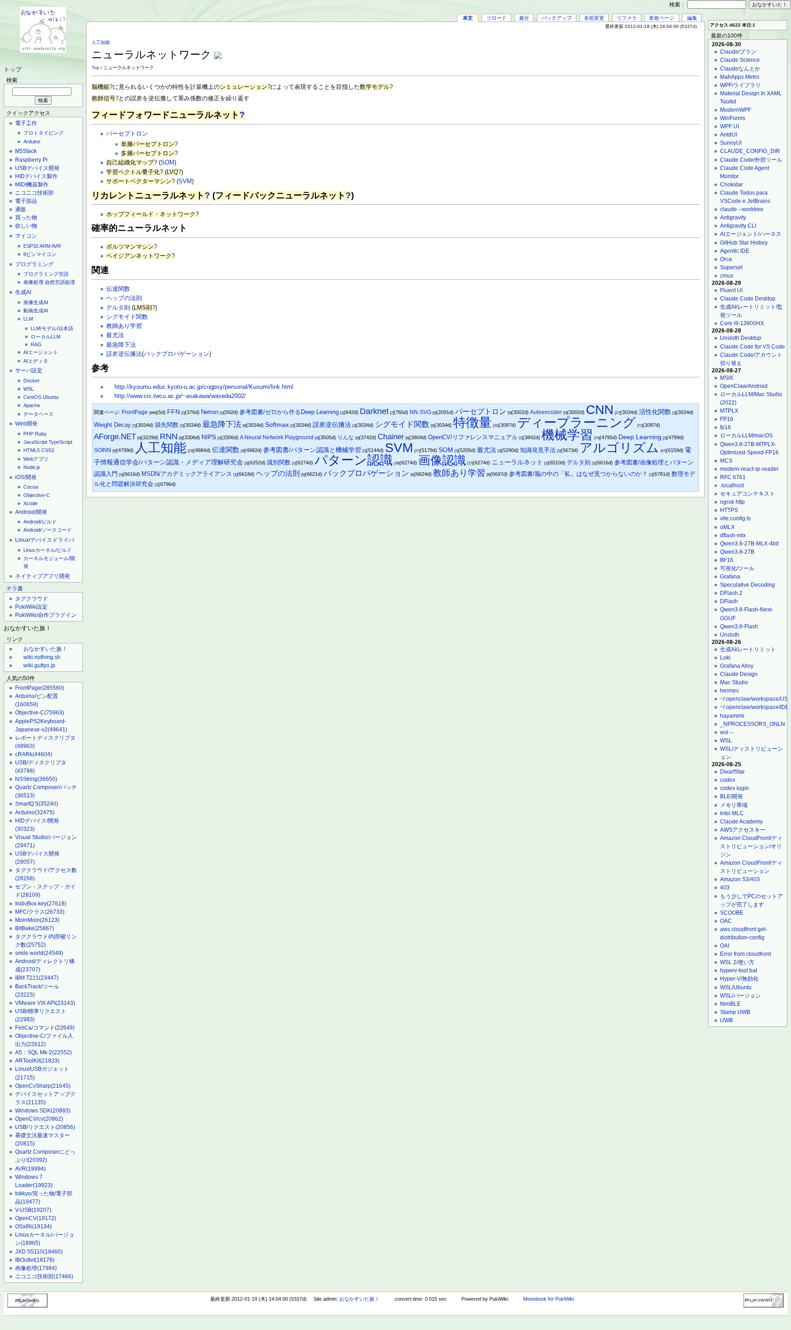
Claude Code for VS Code (752, 346)
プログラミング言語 (46, 274)
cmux (726, 276)
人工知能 (101, 42)
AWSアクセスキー (742, 830)
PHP (28, 433)
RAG (36, 344)
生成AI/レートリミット (748, 649)
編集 (692, 18)
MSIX (726, 378)
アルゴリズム (619, 448)
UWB (726, 1020)
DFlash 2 (731, 593)
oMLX (727, 527)
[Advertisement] (592, 50)
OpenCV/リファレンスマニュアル (473, 437)
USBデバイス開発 (37, 168)
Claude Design (739, 674)
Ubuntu (51, 397)
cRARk (33, 754)
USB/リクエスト (45, 1127)
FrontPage (39, 688)
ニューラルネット (517, 462)
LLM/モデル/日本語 (52, 328)
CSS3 (47, 450)
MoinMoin (37, 920)
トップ (13, 69)
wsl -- (726, 732)
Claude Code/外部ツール (751, 160)
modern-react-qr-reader (749, 469)
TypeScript (60, 442)
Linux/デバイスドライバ (44, 540)
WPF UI (729, 126)
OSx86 (33, 1226)
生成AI (23, 292)
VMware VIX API (45, 1003)
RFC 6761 (733, 477)
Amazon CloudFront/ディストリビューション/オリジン (751, 846)
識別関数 (279, 462)
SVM (185, 181)
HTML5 (31, 450)
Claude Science (740, 60)
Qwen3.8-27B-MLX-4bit (749, 543)
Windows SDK (42, 1110)
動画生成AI (35, 310)
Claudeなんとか (740, 68)
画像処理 (33, 282)
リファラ (627, 18)
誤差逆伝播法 (124, 354)
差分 (524, 18)
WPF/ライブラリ (740, 85)
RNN (169, 436)
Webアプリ (36, 459)
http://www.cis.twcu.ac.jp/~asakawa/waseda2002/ (180, 396)
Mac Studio (734, 682)
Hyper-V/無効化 (739, 979)
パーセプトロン (127, 134)
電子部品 (26, 201)
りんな (345, 437)
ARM (44, 246)
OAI (724, 946)
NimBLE (730, 1004)
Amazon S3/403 (740, 879)
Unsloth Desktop (740, 338)
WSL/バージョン (740, 995)
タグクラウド (31, 598)
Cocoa (30, 487)
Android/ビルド (40, 521)
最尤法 (115, 335)
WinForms (732, 118)
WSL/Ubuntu (736, 987)
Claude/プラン (738, 52)
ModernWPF (735, 110)
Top (95, 67)
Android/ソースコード (47, 530)
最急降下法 (121, 345)
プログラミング (34, 264)
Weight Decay (112, 424)
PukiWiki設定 (31, 607)
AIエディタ (35, 361)
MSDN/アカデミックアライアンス (186, 473)
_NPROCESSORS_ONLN (752, 724)
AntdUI (728, 134)
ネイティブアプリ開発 (42, 576)
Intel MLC (732, 813)
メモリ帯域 (734, 805)
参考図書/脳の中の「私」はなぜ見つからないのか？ (578, 473)
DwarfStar (732, 772)
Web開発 (26, 423)
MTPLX (729, 411)
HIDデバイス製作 (36, 176)
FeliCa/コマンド (45, 1028)
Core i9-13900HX (742, 323)
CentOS (32, 397)
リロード (497, 18)
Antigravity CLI (738, 226)
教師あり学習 (124, 326)
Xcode (30, 503)
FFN (173, 412)
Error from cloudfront (745, 954)
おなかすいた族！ (45, 649)
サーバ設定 (29, 370)
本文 (468, 18)
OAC (726, 921)
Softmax (277, 424)
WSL (28, 389)
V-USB (33, 1210)
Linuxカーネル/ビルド (47, 550)
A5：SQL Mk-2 (43, 1052)
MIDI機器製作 (32, 184)
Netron (209, 412)
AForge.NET (115, 436)
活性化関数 (655, 411)
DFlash (729, 601)
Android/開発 (31, 512)
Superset (731, 267)
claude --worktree (742, 209)
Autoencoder (546, 412)
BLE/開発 (731, 796)
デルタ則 (118, 308)
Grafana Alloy (736, 666)
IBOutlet (34, 1260)
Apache (31, 405)
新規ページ (661, 18)
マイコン (26, 236)
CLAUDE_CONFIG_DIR (750, 151)
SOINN (102, 450)
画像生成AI (35, 302)
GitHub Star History (744, 243)
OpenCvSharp (42, 1086)
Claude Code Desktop (747, 298)
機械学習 (567, 435)
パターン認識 (353, 460)
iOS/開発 (26, 477)
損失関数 (167, 424)
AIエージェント (40, 352)
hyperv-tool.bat (738, 970)
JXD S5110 (39, 1251)
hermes (729, 690)
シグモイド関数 (127, 317)
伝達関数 (118, 289)
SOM (167, 162)
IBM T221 (37, 978)
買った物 (26, 217)
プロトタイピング (43, 133)
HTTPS (729, 510)
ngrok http (732, 502)
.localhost (732, 485)
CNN (599, 410)
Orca (726, 259)
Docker (31, 380)
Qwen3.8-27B (737, 552)
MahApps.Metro (739, 77)
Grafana (730, 576)
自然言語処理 (60, 282)
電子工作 (26, 123)
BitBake (34, 928)
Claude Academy (741, 821)
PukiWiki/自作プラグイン (45, 615)
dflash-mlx (733, 535)
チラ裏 (14, 588)
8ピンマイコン (39, 254)
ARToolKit (37, 1060)
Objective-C (36, 495)
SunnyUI (731, 143)
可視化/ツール (737, 568)
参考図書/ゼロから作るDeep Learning (289, 412)
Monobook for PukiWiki (548, 1299)
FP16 (726, 419)
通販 (20, 209)
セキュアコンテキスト (747, 494)
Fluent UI (731, 290)
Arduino (31, 141)
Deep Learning (639, 437)
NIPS (208, 437)
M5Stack (26, 151)
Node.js (31, 467)
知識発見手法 (538, 450)
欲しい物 (26, 226)
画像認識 (442, 460)
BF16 (726, 560)
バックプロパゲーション (176, 354)
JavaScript (35, 442)
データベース (38, 414)
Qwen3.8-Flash (739, 626)
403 (725, 887)
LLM (28, 319)
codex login (734, 788)
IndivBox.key (40, 903)
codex (727, 780)
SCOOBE (731, 913)
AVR (56, 246)
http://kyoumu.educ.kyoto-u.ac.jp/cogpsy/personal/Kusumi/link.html (203, 387)
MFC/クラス (40, 912)
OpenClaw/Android (744, 386)
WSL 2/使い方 (737, 962)
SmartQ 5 (36, 804)
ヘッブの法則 (124, 298)
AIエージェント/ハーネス (750, 234)
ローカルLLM (45, 336)
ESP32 (30, 246)
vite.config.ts (735, 518)
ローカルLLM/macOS (746, 435)
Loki (725, 657)
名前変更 (594, 18)
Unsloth (729, 635)
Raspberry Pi (31, 160)
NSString (36, 779)
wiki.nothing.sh (41, 657)
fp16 (725, 427)
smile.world (39, 953)
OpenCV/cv (39, 1119)
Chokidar (731, 184)
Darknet (374, 411)
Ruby (41, 433)
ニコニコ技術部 (34, 193)
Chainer (391, 436)
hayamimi (732, 716)
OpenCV (35, 1218)
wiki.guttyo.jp (39, 665)
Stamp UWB (735, 1012)
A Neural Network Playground (277, 437)
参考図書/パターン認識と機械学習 (312, 450)
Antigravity (733, 217)
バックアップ (557, 18)
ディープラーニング (576, 422)
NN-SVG (420, 412)
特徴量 (472, 422)
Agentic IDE (734, 251)
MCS (726, 461)
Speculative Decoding (747, 585)
